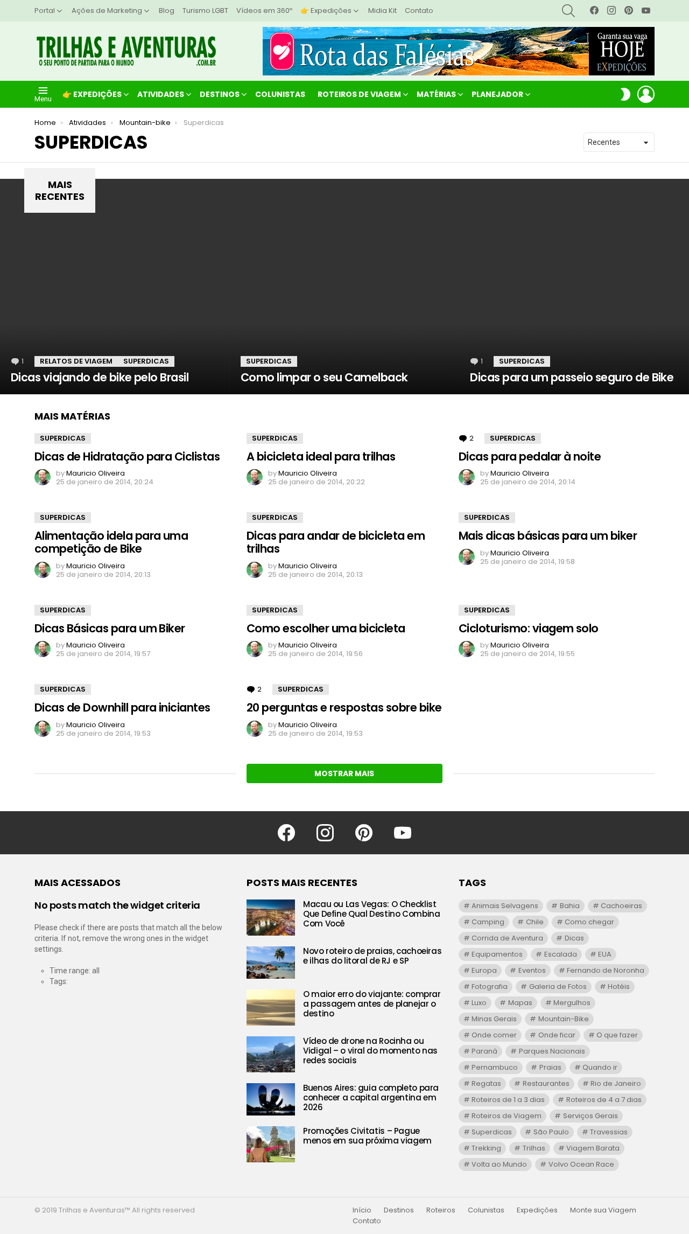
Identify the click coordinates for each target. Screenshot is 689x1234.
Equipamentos (497, 954)
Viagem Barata (593, 1148)
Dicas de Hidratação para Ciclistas (127, 456)
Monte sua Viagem (603, 1210)
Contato (419, 10)
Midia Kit (382, 10)
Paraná (484, 1051)
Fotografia (490, 986)
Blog (166, 10)
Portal (44, 10)
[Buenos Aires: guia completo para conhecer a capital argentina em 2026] (271, 1099)
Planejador (497, 94)
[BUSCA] (568, 11)
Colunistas (280, 94)
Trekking (486, 1148)
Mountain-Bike (563, 1019)
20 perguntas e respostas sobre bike (344, 707)
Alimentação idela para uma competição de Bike (111, 542)
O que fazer (617, 1035)
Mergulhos (571, 1003)
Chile (535, 922)
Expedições (537, 1210)
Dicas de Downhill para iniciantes (122, 707)
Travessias (609, 1132)
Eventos (532, 970)
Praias (550, 1067)
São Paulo (551, 1132)
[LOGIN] (646, 94)
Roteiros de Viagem (359, 94)
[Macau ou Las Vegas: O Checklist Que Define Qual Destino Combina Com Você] (271, 918)
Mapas (520, 1003)
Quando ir (599, 1067)
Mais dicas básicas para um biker (548, 535)
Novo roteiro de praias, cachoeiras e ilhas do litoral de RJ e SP (372, 955)
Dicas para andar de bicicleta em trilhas (336, 542)
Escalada (560, 954)
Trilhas (534, 1148)
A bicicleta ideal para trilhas (321, 456)
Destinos (220, 94)
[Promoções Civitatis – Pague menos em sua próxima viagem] (271, 1144)
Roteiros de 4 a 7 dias (604, 1099)
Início (362, 1210)
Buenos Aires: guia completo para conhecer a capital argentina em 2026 (371, 1097)
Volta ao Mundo (499, 1164)
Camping (488, 922)
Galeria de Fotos (558, 986)
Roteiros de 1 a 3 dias (508, 1099)
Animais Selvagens (505, 906)
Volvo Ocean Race (581, 1164)
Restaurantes (546, 1083)
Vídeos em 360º (264, 10)
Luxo (479, 1003)
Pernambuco (495, 1067)
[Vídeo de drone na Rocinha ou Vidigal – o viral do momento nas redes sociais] (271, 1054)
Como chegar (589, 922)
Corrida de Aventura (507, 938)
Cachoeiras (621, 906)
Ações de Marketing (107, 10)
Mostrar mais (344, 773)
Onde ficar (556, 1035)
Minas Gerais (494, 1019)
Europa (484, 970)
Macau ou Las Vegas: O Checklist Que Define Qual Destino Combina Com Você (371, 913)
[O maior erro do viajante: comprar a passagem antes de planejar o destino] (271, 1007)
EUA (604, 954)
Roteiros (440, 1210)
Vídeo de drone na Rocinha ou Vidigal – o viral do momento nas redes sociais (370, 1050)
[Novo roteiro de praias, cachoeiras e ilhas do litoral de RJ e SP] (271, 962)
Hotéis (619, 986)
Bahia (570, 906)
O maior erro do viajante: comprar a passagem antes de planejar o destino (372, 1003)
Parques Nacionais (552, 1051)
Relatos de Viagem (76, 361)
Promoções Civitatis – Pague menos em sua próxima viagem (367, 1135)
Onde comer (494, 1035)
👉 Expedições (325, 10)
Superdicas (146, 361)
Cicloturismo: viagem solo (529, 628)
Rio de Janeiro (615, 1083)
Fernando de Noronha (605, 970)
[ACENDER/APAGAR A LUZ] (625, 94)
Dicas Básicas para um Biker (109, 628)
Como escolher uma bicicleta (326, 628)
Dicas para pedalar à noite (530, 456)
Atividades (160, 94)
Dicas (574, 938)
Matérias (436, 94)
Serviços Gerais (590, 1116)
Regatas (486, 1083)
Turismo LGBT (205, 10)
